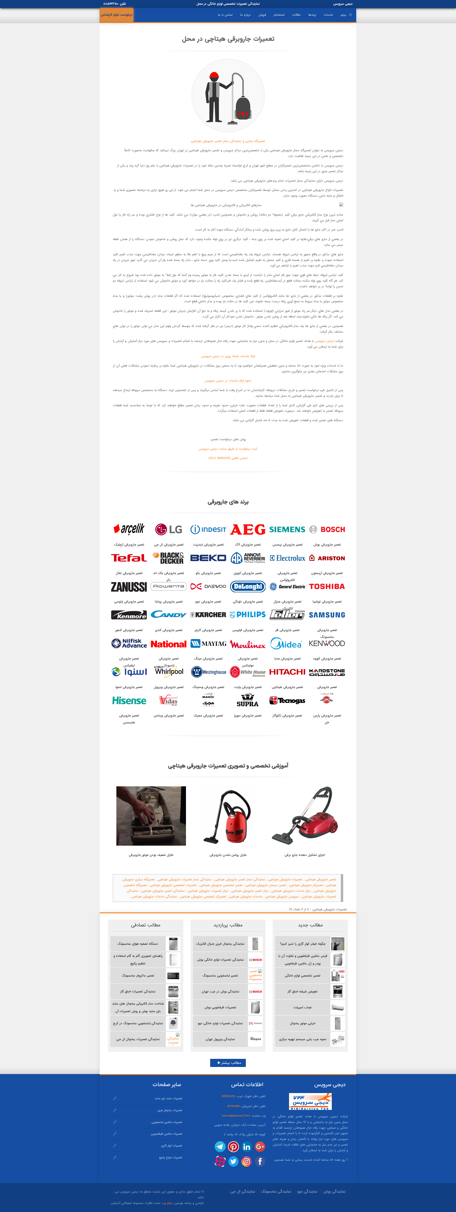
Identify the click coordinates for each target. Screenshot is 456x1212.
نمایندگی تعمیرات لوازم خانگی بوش (220, 959)
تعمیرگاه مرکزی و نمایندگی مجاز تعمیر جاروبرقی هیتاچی (228, 141)
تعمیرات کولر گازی (171, 1146)
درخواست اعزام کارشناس (117, 15)
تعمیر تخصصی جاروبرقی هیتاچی (221, 885)
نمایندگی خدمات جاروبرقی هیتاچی (154, 896)
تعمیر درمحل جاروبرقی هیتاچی (266, 885)
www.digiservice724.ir (236, 1115)
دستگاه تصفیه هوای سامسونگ (138, 944)
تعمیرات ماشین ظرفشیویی (166, 1134)
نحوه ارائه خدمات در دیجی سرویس (228, 380)
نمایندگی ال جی (242, 1191)
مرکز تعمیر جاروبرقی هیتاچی (249, 891)
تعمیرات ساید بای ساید (168, 1098)
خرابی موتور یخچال (302, 1023)
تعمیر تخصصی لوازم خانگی (302, 975)
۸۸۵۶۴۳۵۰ (110, 4)
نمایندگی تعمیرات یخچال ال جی (138, 1039)
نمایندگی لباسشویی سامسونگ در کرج (138, 1023)
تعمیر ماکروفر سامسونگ (138, 975)
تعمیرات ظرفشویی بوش (220, 1007)
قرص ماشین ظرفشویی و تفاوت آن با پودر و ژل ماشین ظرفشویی (302, 960)
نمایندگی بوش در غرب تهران (220, 991)
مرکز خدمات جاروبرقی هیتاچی (291, 891)
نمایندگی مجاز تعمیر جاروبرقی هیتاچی (240, 879)
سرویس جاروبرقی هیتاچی (282, 896)
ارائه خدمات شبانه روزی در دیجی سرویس (228, 356)
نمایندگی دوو (307, 1191)
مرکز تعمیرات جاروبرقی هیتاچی (208, 891)
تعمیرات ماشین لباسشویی (167, 1122)
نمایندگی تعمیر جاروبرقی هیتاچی (163, 891)
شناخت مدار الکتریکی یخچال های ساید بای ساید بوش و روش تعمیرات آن (138, 1007)
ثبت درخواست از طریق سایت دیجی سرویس (228, 449)
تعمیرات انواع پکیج (170, 1157)
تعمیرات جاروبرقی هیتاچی (285, 879)
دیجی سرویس (324, 341)
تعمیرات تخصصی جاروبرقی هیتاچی (173, 885)
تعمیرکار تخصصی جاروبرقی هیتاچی (203, 896)
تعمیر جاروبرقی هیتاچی (320, 879)
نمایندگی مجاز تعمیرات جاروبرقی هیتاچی (185, 879)
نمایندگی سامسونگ (276, 1191)
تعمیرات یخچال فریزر (169, 1110)
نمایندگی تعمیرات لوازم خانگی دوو (220, 1023)
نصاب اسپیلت (303, 1007)
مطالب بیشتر (230, 1063)
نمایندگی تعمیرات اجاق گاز (137, 991)
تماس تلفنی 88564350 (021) (228, 458)
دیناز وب (167, 1203)
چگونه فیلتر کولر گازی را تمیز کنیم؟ (302, 944)
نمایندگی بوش (334, 1191)
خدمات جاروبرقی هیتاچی (245, 896)
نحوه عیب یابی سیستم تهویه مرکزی (302, 1039)
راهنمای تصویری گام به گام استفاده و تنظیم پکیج (138, 960)
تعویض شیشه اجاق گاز (303, 991)
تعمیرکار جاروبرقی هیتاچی (306, 885)
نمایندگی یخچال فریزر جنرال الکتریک (220, 944)
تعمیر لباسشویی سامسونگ (220, 975)
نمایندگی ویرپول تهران (220, 1039)
